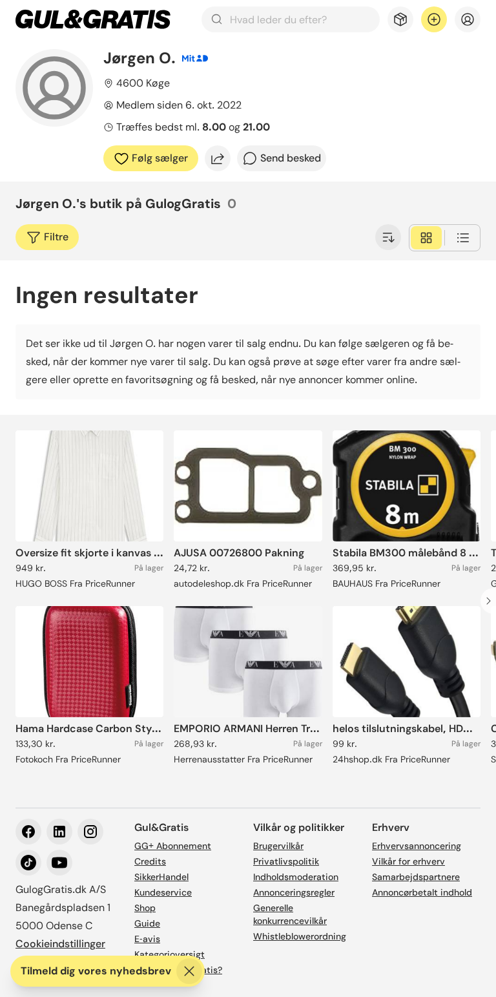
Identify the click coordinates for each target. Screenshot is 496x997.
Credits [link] (150, 861)
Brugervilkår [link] (278, 846)
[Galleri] (426, 237)
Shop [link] (145, 908)
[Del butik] (218, 158)
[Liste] (463, 237)
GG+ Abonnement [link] (172, 846)
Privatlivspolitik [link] (286, 861)
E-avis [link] (147, 939)
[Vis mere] (388, 237)
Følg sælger (160, 158)
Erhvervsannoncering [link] (416, 846)
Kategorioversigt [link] (169, 954)
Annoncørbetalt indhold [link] (422, 892)
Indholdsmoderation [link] (295, 877)
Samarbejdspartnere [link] (416, 877)
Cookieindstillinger (60, 943)
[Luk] (189, 971)
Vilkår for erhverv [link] (408, 861)
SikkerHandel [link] (161, 877)
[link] (93, 19)
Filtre (56, 237)
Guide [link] (147, 923)
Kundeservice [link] (163, 892)
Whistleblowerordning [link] (299, 936)
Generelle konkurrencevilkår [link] (290, 914)
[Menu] (467, 19)
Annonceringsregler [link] (294, 892)
